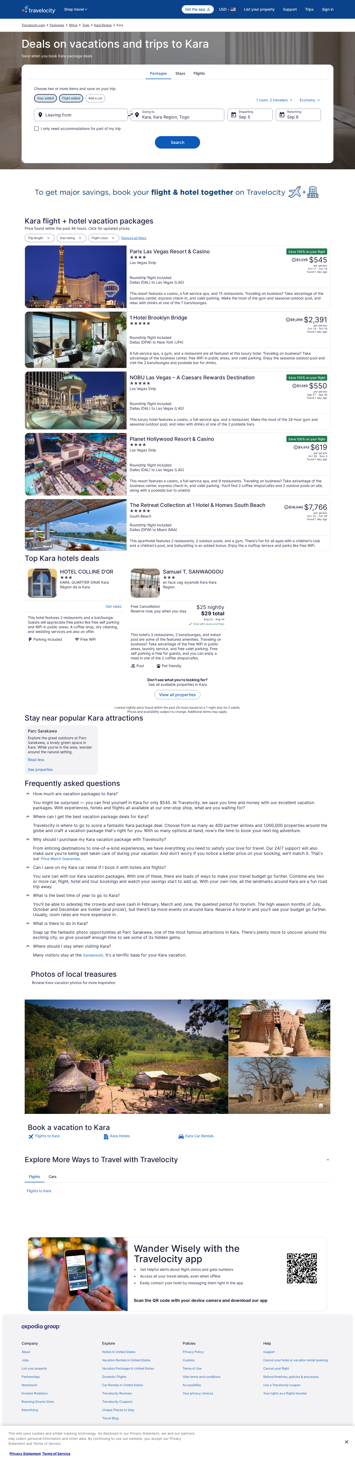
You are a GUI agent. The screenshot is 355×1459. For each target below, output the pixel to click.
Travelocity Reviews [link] (117, 1393)
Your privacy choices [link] (198, 1393)
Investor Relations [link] (35, 1393)
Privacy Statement (25, 1453)
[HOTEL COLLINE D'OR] (74, 618)
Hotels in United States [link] (118, 1352)
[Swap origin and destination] (130, 114)
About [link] (26, 1352)
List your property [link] (34, 1368)
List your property (259, 9)
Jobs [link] (25, 1360)
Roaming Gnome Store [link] (38, 1402)
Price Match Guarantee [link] (60, 858)
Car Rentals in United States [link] (122, 1385)
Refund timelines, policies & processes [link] (291, 1377)
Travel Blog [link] (110, 1418)
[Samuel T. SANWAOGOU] (177, 618)
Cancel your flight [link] (276, 1368)
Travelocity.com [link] (33, 25)
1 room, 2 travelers (272, 100)
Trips (309, 9)
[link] (65, 1137)
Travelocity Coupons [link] (117, 1402)
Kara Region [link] (103, 25)
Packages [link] (57, 25)
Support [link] (269, 1352)
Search (178, 142)
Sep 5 (244, 117)
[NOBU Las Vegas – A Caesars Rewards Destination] (228, 400)
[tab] (158, 73)
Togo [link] (85, 25)
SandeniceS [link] (93, 955)
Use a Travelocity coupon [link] (281, 1385)
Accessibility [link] (192, 1385)
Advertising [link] (30, 1410)
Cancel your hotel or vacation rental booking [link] (295, 1360)
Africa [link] (73, 25)
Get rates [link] (113, 606)
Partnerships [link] (31, 1377)
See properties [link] (40, 769)
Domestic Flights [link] (114, 1377)
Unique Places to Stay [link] (118, 1410)
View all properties (177, 694)
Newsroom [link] (29, 1385)
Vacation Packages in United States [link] (128, 1368)
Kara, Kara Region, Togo (165, 117)
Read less (36, 759)
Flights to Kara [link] (39, 1191)
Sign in (327, 9)
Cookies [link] (189, 1360)
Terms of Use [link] (192, 1368)
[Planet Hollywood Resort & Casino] (228, 464)
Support (290, 9)
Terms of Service (56, 1453)
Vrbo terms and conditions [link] (201, 1377)
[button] (177, 1159)
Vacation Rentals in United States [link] (126, 1360)
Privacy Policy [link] (193, 1352)
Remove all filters (133, 238)
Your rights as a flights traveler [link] (285, 1393)
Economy (307, 100)
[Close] (346, 1442)
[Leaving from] (81, 115)
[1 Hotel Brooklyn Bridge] (228, 339)
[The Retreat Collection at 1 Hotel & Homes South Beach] (228, 525)
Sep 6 (293, 117)
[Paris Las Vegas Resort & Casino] (228, 276)
